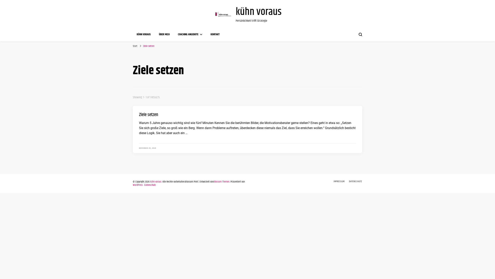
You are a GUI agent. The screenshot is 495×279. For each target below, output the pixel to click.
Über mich (164, 34)
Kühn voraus (144, 34)
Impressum (339, 181)
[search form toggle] (360, 34)
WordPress (138, 185)
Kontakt (215, 34)
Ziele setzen (148, 114)
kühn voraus (259, 12)
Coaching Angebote (188, 34)
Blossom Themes (221, 182)
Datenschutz (150, 185)
